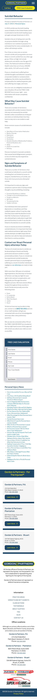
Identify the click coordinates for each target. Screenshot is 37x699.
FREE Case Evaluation (25, 8)
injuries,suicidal (9, 337)
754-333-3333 (13, 518)
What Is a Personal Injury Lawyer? (17, 426)
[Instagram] (26, 588)
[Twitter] (15, 588)
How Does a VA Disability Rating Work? (19, 396)
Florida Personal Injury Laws (15, 419)
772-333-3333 (13, 542)
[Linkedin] (18, 588)
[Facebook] (11, 588)
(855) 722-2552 (21, 308)
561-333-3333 (13, 492)
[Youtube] (22, 588)
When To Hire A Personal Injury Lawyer (18, 424)
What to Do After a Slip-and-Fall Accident (19, 409)
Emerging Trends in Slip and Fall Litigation (19, 407)
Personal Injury (20, 24)
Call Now (7, 8)
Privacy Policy (18, 694)
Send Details (11, 379)
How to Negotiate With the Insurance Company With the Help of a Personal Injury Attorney (18, 403)
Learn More (11, 497)
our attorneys (16, 265)
